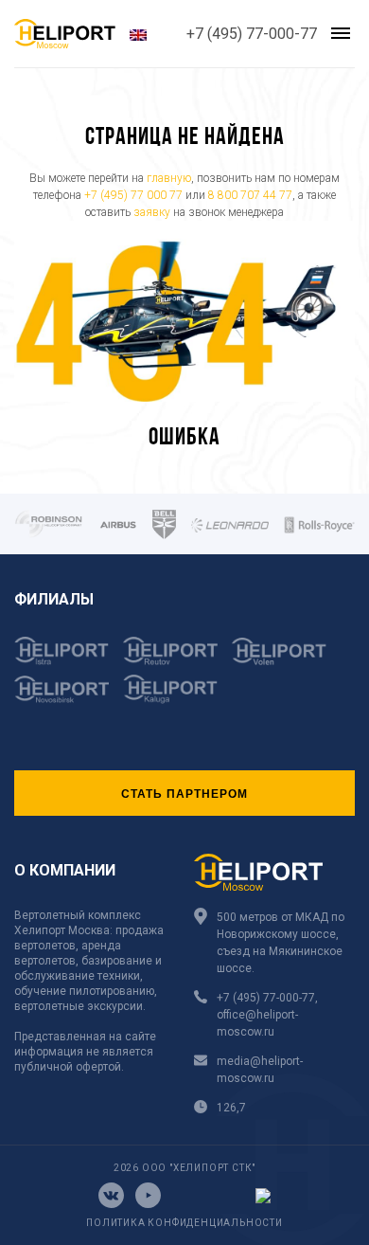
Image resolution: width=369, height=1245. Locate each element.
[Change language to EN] (138, 34)
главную (169, 178)
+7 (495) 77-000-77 (251, 34)
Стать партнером (184, 793)
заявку (151, 212)
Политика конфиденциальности (184, 1223)
